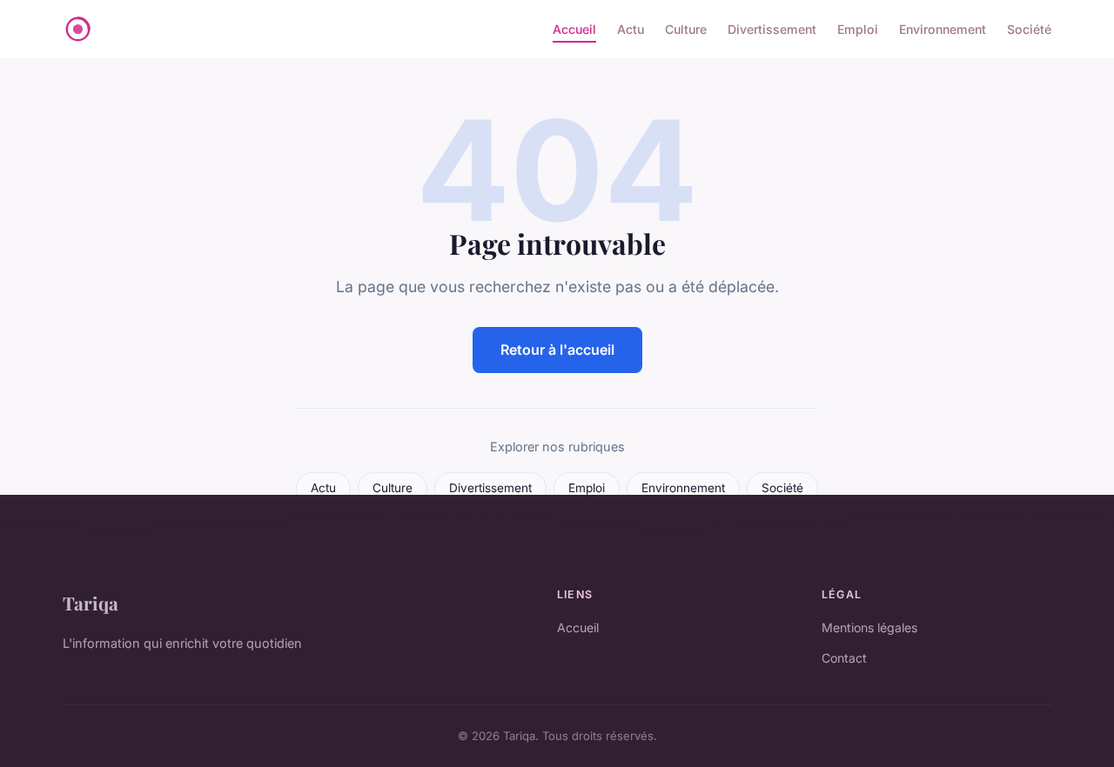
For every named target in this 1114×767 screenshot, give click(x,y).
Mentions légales (869, 627)
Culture (686, 29)
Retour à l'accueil (557, 349)
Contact (844, 657)
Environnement (942, 29)
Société (1029, 29)
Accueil (574, 29)
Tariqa (90, 602)
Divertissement (772, 29)
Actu (630, 29)
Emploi (857, 29)
